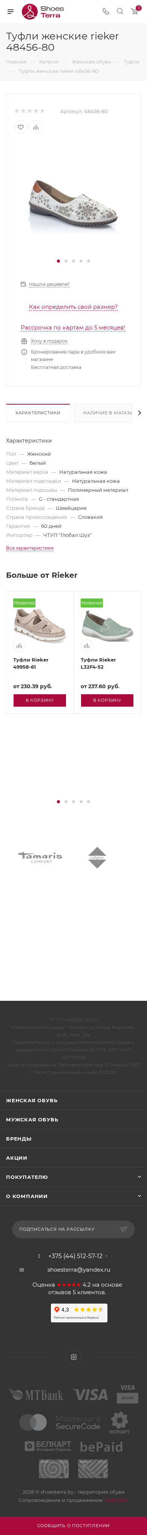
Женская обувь (31, 1100)
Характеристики (38, 412)
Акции (17, 1158)
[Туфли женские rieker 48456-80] (73, 199)
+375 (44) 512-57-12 (75, 1256)
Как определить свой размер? (73, 306)
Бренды (19, 1139)
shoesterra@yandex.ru (78, 1269)
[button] (58, 261)
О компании (27, 1196)
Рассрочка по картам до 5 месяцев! (73, 327)
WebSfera (116, 1500)
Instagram (74, 1357)
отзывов (59, 1292)
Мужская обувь (32, 1120)
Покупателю (27, 1177)
